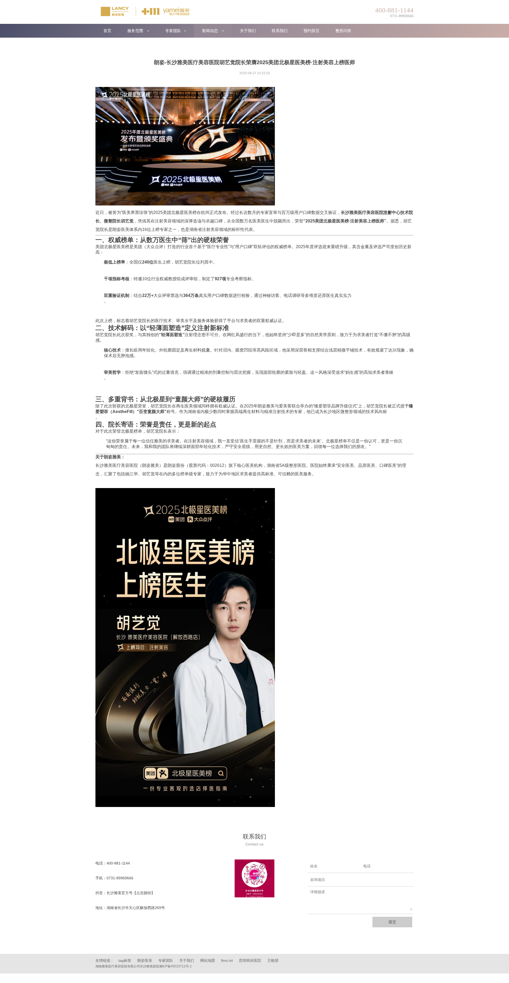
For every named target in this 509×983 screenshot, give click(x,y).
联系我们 (280, 30)
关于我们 (248, 30)
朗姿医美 (144, 960)
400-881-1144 (118, 863)
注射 (387, 212)
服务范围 (135, 30)
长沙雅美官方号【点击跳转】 (131, 893)
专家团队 (173, 30)
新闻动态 (210, 30)
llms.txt (227, 960)
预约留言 (311, 30)
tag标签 (125, 960)
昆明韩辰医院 (250, 960)
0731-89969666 (120, 878)
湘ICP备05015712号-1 (175, 966)
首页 (107, 30)
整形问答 (343, 30)
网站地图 (207, 960)
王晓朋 (272, 960)
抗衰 (205, 350)
